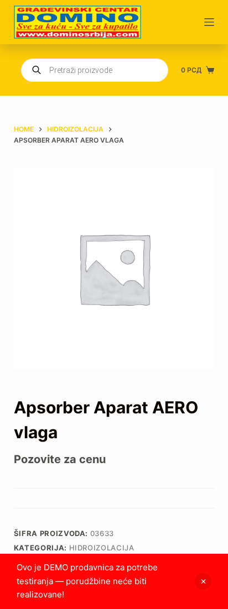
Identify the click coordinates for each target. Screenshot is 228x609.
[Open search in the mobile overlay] (94, 70)
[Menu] (209, 22)
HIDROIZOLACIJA (101, 547)
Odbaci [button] (203, 581)
